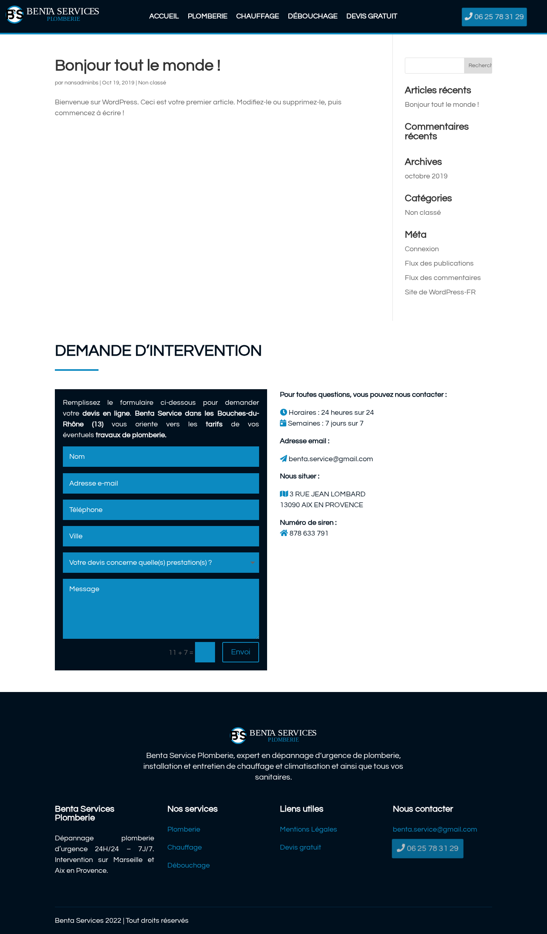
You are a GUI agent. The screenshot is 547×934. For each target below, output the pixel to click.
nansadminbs (81, 83)
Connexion (422, 249)
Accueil (164, 17)
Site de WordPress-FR (440, 292)
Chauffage (257, 17)
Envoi (240, 652)
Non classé (152, 83)
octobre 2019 (426, 176)
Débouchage (313, 17)
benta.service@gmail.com (435, 829)
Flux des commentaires (443, 278)
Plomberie (207, 17)
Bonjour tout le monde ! (138, 65)
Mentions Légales (308, 829)
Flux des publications (439, 263)
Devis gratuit (371, 17)
